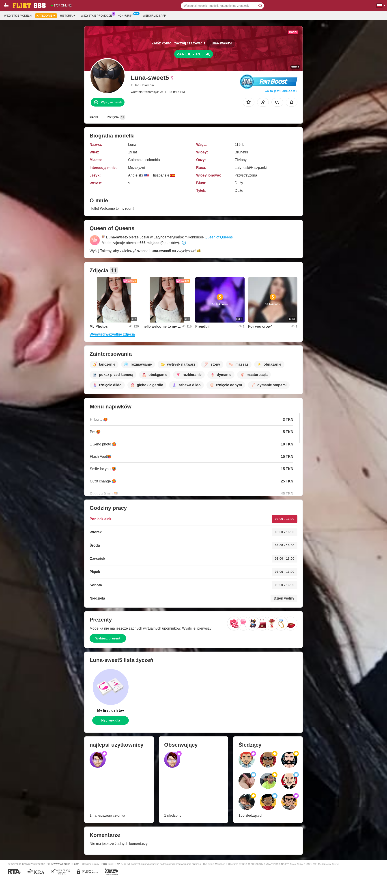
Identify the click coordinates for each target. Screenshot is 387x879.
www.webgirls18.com (66, 863)
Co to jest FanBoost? (281, 91)
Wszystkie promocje (96, 15)
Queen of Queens (219, 237)
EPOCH (104, 864)
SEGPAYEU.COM (120, 864)
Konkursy (125, 15)
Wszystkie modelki (18, 15)
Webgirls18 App (154, 15)
